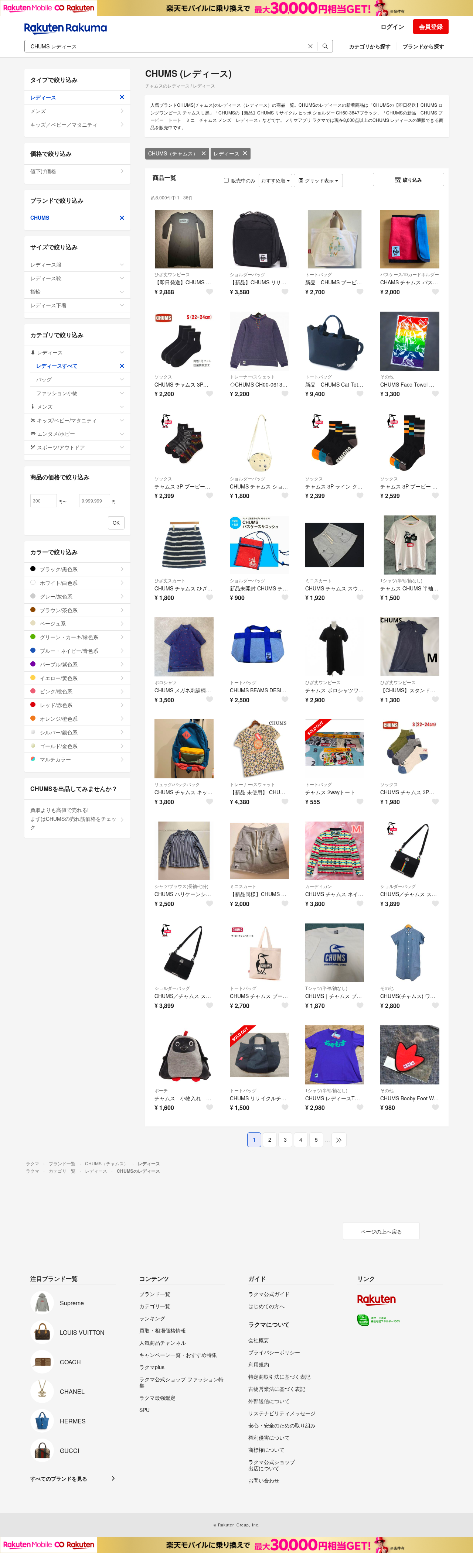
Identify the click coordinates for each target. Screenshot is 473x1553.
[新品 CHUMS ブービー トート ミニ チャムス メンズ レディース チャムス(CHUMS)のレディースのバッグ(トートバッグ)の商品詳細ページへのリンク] (334, 239)
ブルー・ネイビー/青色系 (68, 650)
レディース (226, 153)
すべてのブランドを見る (58, 1478)
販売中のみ (243, 180)
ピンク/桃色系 (55, 691)
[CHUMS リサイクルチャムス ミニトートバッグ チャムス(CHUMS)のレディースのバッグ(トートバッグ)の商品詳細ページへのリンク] (259, 1054)
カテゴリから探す (370, 46)
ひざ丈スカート (170, 580)
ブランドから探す (423, 46)
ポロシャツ (165, 682)
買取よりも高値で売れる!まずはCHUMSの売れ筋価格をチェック (73, 818)
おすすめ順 (274, 180)
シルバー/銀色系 (58, 732)
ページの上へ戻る (381, 1231)
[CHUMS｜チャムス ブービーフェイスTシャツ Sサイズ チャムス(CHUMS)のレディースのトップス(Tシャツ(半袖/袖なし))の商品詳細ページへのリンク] (334, 953)
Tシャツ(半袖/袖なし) (401, 580)
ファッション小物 (57, 393)
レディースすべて (57, 365)
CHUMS (39, 217)
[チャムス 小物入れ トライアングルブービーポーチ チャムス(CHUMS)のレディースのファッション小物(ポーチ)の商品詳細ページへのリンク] (184, 1054)
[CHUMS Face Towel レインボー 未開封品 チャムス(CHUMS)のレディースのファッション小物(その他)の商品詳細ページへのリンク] (409, 341)
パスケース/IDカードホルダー (409, 274)
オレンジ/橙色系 (58, 718)
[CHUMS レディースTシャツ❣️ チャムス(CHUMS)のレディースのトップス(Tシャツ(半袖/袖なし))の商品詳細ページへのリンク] (334, 1054)
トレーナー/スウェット (252, 376)
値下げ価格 (43, 171)
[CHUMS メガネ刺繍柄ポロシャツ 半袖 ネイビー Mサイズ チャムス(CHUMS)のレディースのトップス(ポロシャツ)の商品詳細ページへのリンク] (184, 646)
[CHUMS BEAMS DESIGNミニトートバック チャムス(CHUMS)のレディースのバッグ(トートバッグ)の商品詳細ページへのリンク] (259, 646)
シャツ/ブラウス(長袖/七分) (181, 886)
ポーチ (161, 1090)
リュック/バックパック (177, 784)
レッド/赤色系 (55, 705)
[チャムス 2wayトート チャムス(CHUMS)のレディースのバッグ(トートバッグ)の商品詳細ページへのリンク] (334, 748)
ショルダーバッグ (247, 274)
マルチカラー (54, 759)
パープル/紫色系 (58, 664)
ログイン (392, 26)
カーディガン (318, 886)
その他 (387, 376)
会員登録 (431, 26)
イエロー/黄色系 (58, 678)
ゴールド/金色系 (58, 746)
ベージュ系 (52, 623)
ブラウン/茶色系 (58, 610)
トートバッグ (318, 274)
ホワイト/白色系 (58, 582)
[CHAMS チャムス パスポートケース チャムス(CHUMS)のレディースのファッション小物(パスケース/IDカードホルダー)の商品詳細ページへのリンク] (409, 239)
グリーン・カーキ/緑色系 (68, 637)
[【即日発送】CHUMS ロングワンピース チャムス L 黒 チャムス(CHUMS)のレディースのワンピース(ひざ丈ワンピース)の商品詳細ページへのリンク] (184, 239)
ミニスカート (318, 580)
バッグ (44, 379)
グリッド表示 (319, 180)
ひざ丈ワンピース (172, 274)
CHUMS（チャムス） (173, 153)
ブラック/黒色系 (58, 569)
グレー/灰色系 (55, 596)
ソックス (163, 376)
